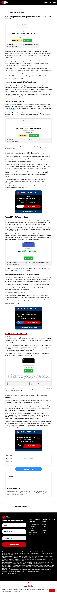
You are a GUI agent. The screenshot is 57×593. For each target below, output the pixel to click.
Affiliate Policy (31, 530)
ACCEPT (52, 590)
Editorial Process (32, 532)
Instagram (44, 524)
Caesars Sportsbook (29, 458)
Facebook (44, 530)
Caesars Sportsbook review (25, 113)
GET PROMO (28, 469)
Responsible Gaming (23, 37)
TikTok (43, 532)
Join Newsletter (14, 544)
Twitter (43, 528)
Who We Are (31, 526)
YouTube (44, 526)
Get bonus (27, 40)
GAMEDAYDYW (17, 40)
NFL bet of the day (19, 270)
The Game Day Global (33, 524)
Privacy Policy (31, 528)
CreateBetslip (47, 2)
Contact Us (31, 534)
